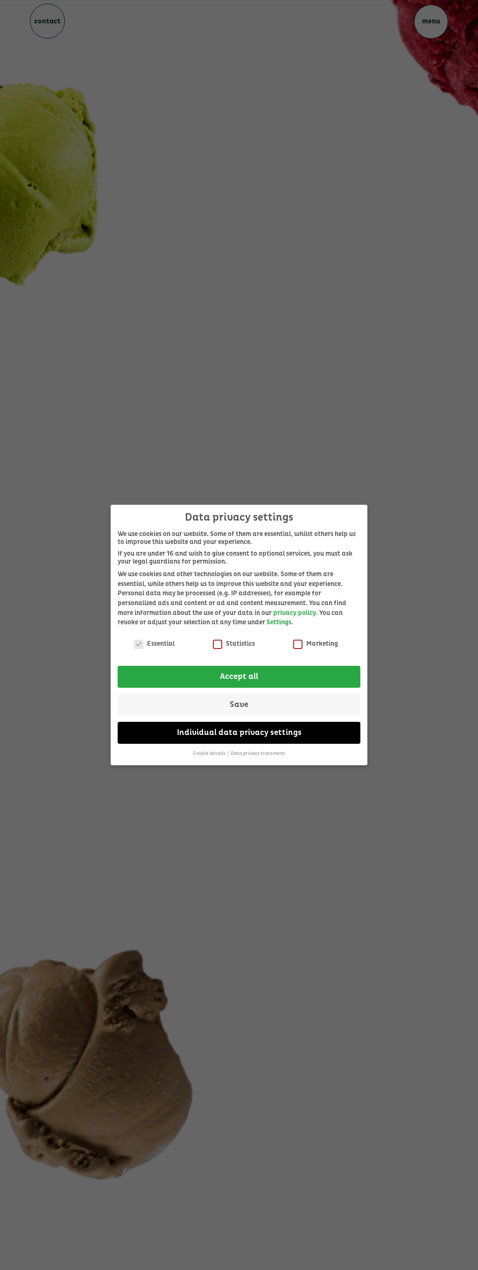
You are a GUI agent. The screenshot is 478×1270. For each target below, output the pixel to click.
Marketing (322, 644)
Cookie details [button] (209, 753)
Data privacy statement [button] (258, 753)
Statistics (240, 644)
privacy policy (294, 613)
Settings (279, 622)
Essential (161, 644)
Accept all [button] (239, 676)
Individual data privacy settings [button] (239, 732)
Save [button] (239, 704)
